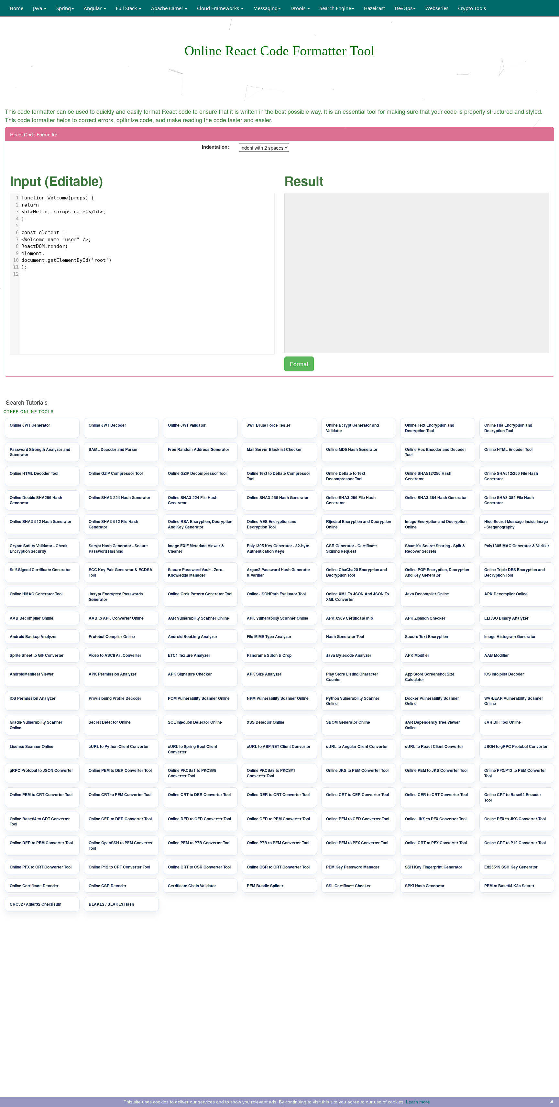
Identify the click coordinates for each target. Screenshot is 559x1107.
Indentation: (215, 146)
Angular (93, 8)
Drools (298, 8)
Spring (63, 8)
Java (38, 8)
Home (16, 8)
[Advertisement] (279, 82)
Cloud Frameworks (218, 8)
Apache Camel (167, 8)
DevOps (403, 8)
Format (299, 363)
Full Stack (127, 8)
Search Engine (335, 8)
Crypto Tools (472, 8)
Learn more (418, 1101)
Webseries (436, 8)
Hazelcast (374, 8)
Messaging (265, 8)
